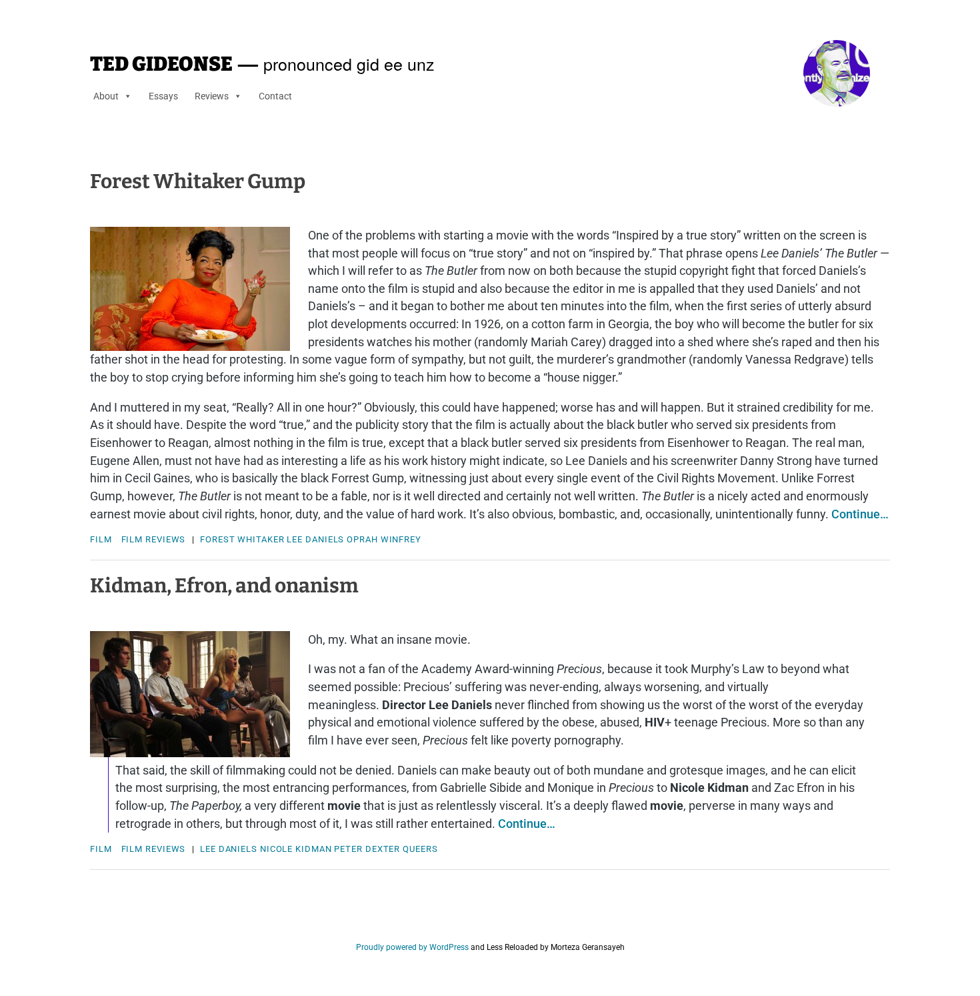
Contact (275, 96)
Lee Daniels (315, 539)
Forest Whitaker (242, 539)
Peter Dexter (367, 849)
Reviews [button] (212, 96)
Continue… (860, 514)
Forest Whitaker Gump (197, 181)
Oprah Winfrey (384, 539)
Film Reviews (153, 539)
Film (101, 539)
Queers (420, 849)
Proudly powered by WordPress (412, 947)
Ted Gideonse (161, 64)
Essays (163, 96)
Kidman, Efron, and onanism (224, 586)
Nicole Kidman (296, 849)
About (106, 96)
